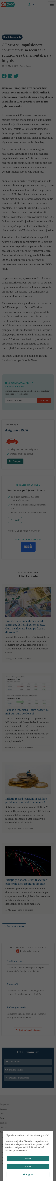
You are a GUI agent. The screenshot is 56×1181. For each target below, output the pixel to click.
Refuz (28, 1166)
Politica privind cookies (16, 1150)
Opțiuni (29, 1174)
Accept (28, 1158)
